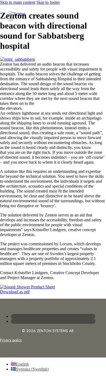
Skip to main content (17, 2)
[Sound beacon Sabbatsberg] (27, 287)
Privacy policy (11, 340)
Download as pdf (15, 291)
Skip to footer (48, 2)
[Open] (11, 20)
